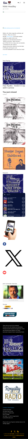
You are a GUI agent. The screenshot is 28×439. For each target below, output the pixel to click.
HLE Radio (18, 330)
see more (5, 54)
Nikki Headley (10, 36)
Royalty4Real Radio (19, 332)
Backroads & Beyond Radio (9, 332)
